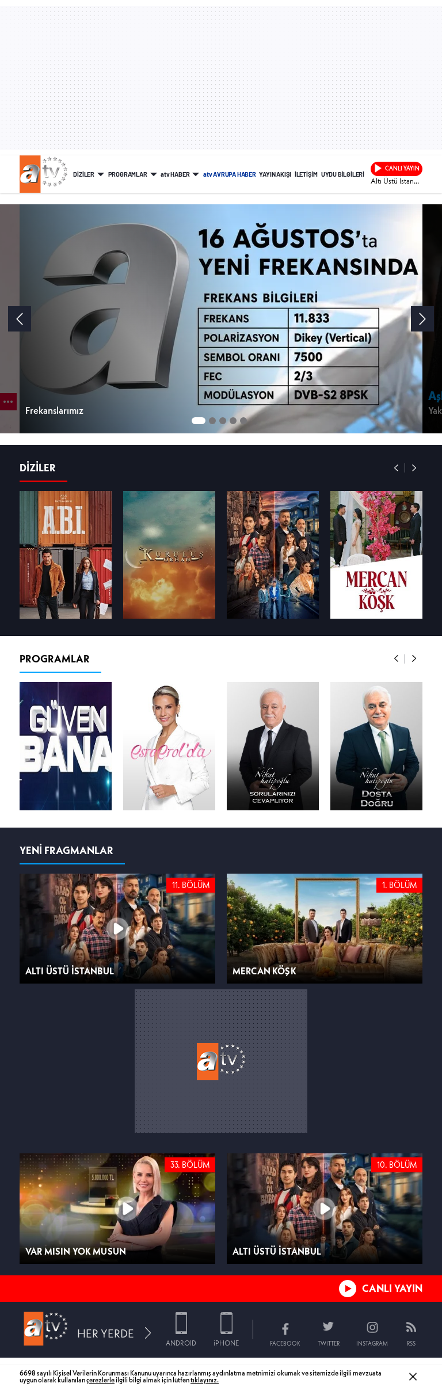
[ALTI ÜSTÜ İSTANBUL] (273, 598)
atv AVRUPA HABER (229, 173)
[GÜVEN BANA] (66, 789)
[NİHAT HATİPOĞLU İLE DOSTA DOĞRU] (376, 789)
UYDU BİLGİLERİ (342, 173)
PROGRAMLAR (127, 173)
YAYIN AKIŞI (275, 173)
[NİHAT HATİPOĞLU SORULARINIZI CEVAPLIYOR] (273, 789)
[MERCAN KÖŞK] (376, 598)
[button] (396, 511)
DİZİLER (83, 173)
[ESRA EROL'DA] (169, 789)
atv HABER (175, 173)
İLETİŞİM (306, 173)
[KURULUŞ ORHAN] (169, 598)
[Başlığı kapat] (432, 1295)
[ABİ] (66, 598)
